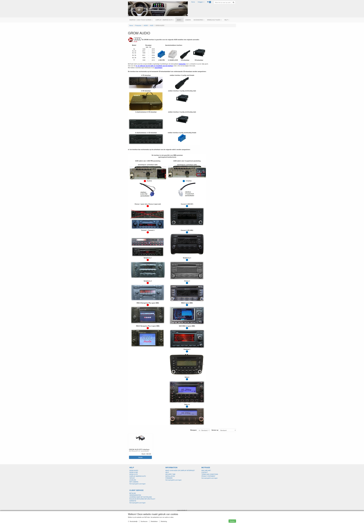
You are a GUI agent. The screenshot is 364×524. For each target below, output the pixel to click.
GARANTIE (132, 501)
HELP (167, 472)
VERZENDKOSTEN (135, 495)
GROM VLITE (133, 474)
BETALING (132, 493)
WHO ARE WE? (206, 470)
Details (140, 457)
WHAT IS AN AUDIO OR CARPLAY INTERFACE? (180, 470)
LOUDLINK (132, 480)
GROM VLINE (133, 472)
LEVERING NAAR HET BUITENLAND (140, 497)
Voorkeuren (144, 521)
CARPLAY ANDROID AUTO (137, 476)
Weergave (193, 430)
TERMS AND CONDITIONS (209, 474)
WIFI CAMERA (133, 482)
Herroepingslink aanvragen (137, 484)
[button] (201, 2)
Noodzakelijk (133, 521)
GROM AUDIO (133, 470)
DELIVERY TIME (170, 474)
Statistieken (154, 521)
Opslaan (232, 521)
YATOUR (132, 478)
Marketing (164, 521)
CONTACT (204, 472)
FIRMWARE (169, 478)
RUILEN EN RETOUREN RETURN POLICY (142, 499)
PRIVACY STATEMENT (208, 476)
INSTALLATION (170, 476)
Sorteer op (215, 430)
